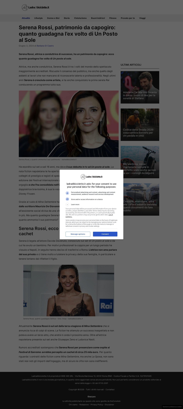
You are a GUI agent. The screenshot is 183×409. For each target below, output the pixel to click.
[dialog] (91, 204)
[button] (91, 204)
